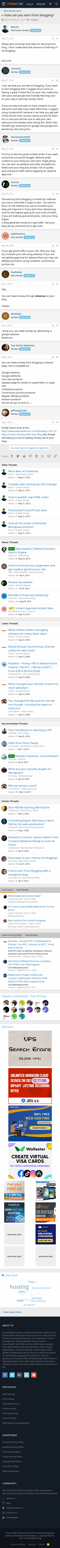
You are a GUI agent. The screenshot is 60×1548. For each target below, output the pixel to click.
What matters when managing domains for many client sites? (28, 631)
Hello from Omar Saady (23, 743)
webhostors (18, 233)
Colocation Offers (10, 1466)
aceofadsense (14, 877)
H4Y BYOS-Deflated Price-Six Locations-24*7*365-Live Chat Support (29, 962)
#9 (57, 422)
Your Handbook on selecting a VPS (30, 730)
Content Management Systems (23, 901)
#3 (57, 148)
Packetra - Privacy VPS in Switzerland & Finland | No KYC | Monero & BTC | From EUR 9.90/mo (31, 944)
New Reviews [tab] (31, 935)
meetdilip (12, 733)
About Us (10, 1498)
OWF (10, 572)
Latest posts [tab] (7, 889)
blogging (34, 19)
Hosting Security (10, 1413)
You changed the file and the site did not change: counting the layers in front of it (31, 704)
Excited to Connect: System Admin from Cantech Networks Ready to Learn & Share (33, 841)
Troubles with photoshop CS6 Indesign (32, 484)
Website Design (25, 776)
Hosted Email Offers (11, 1461)
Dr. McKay (12, 776)
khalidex (16, 313)
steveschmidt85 (20, 136)
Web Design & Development (31, 827)
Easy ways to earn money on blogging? (32, 858)
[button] (4, 4)
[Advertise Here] (14, 1234)
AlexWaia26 (13, 810)
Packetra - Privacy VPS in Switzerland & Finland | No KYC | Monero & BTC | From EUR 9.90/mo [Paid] (32, 667)
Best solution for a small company (27, 920)
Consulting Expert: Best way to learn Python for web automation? (31, 822)
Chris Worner (14, 711)
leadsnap (16, 272)
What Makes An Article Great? (24, 895)
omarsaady (13, 746)
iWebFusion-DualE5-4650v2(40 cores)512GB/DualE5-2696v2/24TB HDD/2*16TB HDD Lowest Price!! (27, 978)
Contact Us (11, 1512)
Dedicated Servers (11, 1403)
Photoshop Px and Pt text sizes (27, 510)
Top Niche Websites (23, 345)
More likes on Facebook (23, 471)
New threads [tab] (22, 889)
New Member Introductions (32, 746)
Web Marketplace (10, 1471)
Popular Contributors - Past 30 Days (24, 996)
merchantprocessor (17, 611)
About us (32, 1544)
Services (31, 611)
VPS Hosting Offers (31, 674)
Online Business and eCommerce (29, 572)
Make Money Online (24, 474)
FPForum (12, 759)
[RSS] (48, 1544)
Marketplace (12, 1517)
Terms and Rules (18, 1544)
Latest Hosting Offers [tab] (12, 935)
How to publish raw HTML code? (28, 497)
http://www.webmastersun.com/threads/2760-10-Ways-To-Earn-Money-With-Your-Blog (29, 432)
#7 (57, 325)
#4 (57, 193)
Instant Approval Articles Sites (34, 608)
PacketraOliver (14, 674)
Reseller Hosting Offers (13, 1447)
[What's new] (50, 4)
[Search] (56, 4)
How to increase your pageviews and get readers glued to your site (31, 567)
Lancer (15, 182)
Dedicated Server (29, 788)
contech (16, 68)
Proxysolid (12, 827)
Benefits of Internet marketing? (28, 595)
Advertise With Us (14, 1507)
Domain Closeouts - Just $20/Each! (37, 756)
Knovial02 (12, 598)
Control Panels (9, 1418)
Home (41, 1544)
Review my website (20, 582)
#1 (57, 38)
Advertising (23, 555)
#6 (57, 283)
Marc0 (6, 19)
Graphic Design (22, 487)
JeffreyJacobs (19, 410)
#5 (57, 245)
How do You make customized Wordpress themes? (27, 525)
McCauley (12, 861)
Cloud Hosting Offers (12, 1456)
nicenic (11, 636)
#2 (57, 80)
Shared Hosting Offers (13, 1442)
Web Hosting (27, 711)
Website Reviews (23, 585)
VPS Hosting (23, 733)
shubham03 (13, 847)
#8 (57, 357)
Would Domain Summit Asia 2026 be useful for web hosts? (31, 648)
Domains (22, 759)
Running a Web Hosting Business (24, 926)
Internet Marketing (26, 598)
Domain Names (23, 636)
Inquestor (12, 555)
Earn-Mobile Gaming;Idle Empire (28, 807)
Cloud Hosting (9, 1408)
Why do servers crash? (22, 785)
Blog (8, 1503)
